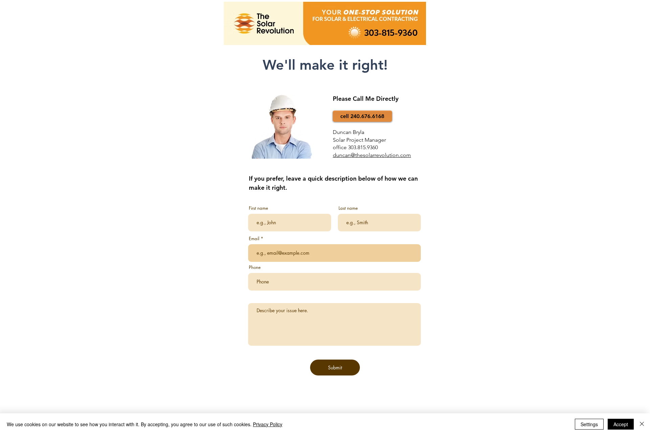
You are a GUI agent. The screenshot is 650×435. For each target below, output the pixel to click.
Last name (348, 208)
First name (258, 208)
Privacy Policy (267, 424)
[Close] (642, 424)
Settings (589, 424)
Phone (255, 267)
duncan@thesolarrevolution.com (372, 155)
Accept (620, 424)
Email (254, 238)
